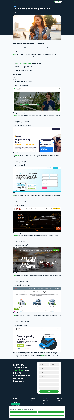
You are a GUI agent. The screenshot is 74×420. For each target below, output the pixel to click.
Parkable (14, 315)
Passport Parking (16, 115)
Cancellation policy (45, 403)
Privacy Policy (45, 405)
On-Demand (58, 402)
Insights (58, 405)
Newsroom (32, 403)
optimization (43, 355)
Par (13, 275)
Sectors (31, 1)
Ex (15, 275)
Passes (58, 403)
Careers (32, 402)
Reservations (58, 400)
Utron (14, 195)
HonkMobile (17, 155)
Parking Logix (15, 235)
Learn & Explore (46, 1)
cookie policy (22, 409)
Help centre (45, 402)
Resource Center (33, 405)
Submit (49, 391)
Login (52, 1)
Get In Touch (58, 1)
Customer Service (45, 400)
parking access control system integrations (23, 63)
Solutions (35, 1)
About (31, 400)
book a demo (35, 356)
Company (40, 1)
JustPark (14, 54)
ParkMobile (15, 76)
